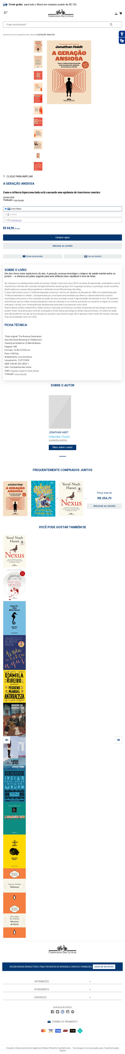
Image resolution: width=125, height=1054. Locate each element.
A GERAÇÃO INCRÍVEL (58, 440)
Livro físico (16, 209)
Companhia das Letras (25, 35)
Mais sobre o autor (62, 447)
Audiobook (16, 220)
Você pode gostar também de (62, 527)
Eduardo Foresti (17, 371)
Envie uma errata (34, 256)
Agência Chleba (40, 1048)
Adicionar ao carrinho (63, 245)
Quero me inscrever (104, 967)
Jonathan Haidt (8, 197)
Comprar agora (62, 237)
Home (5, 35)
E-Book (13, 214)
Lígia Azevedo (19, 200)
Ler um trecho (94, 256)
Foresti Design (33, 371)
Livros (11, 35)
